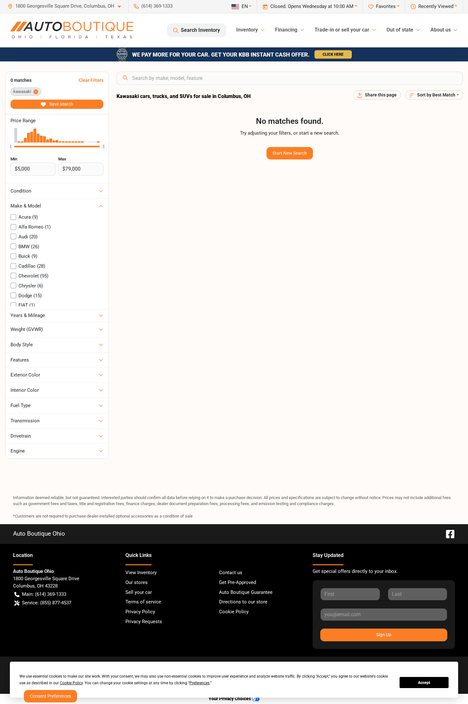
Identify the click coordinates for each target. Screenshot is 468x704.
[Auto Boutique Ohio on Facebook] (447, 533)
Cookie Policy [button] (71, 683)
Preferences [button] (199, 683)
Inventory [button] (247, 30)
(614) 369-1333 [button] (157, 6)
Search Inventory (200, 30)
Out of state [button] (399, 30)
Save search (60, 104)
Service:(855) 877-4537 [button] (46, 603)
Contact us (230, 572)
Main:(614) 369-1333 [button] (44, 594)
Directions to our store (243, 602)
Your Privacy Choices (230, 698)
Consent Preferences (50, 696)
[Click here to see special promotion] (234, 54)
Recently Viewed (435, 6)
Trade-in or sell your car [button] (342, 30)
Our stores (136, 582)
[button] (67, 6)
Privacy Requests (143, 621)
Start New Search (290, 153)
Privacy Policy (140, 612)
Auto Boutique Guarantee (246, 592)
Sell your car (138, 592)
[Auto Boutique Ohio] (71, 30)
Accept (424, 682)
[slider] (10, 146)
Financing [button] (286, 30)
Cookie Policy (234, 612)
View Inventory (141, 572)
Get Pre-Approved (237, 582)
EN (245, 6)
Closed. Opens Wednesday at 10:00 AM (311, 6)
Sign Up (383, 634)
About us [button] (440, 30)
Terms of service (143, 602)
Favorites (386, 6)
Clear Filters (91, 80)
